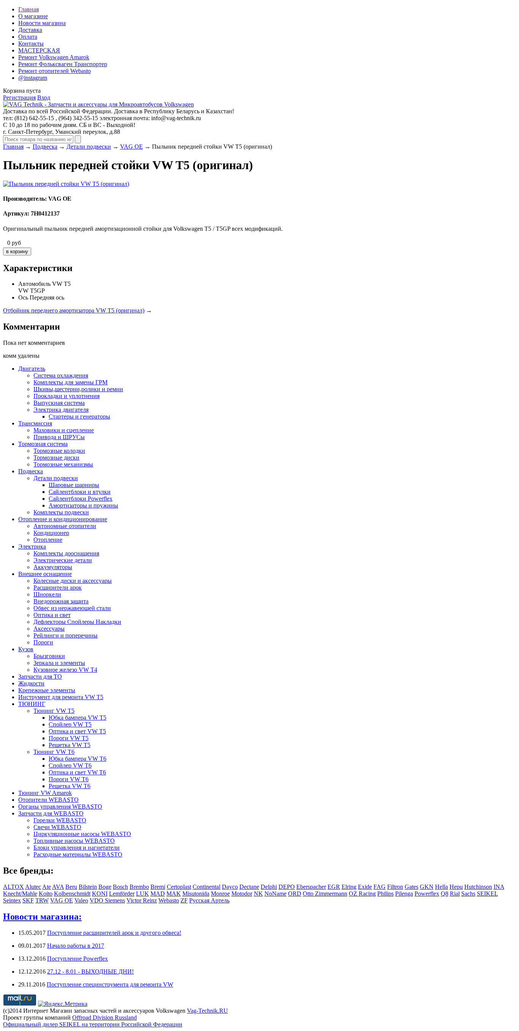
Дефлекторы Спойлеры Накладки (77, 622)
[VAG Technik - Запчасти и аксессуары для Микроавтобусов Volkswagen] (98, 104)
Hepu (456, 886)
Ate (46, 886)
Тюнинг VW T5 (53, 710)
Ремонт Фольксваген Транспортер (62, 64)
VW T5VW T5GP (44, 287)
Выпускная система (59, 403)
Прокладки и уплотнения (66, 396)
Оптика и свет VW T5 (77, 731)
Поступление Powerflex (77, 958)
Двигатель (31, 368)
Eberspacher (311, 886)
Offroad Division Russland (104, 1017)
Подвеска (45, 146)
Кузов (25, 649)
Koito (45, 893)
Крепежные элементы (46, 690)
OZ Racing (362, 893)
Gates (411, 886)
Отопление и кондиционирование (62, 519)
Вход (43, 97)
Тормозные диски (56, 457)
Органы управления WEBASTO (60, 806)
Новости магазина (42, 23)
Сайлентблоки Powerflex (80, 498)
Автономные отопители (64, 526)
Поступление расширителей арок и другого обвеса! (114, 932)
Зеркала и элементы (59, 663)
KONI (100, 893)
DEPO (286, 886)
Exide (365, 886)
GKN (427, 886)
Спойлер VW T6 (70, 765)
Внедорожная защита (61, 601)
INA (499, 886)
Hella (441, 886)
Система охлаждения (60, 375)
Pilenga (404, 893)
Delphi (269, 886)
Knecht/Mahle (20, 893)
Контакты (31, 43)
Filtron (395, 886)
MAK (173, 893)
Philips (385, 893)
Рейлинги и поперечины (65, 635)
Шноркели (47, 594)
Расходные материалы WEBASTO (77, 854)
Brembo (139, 886)
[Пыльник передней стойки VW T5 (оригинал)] (66, 184)
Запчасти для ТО (40, 676)
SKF (28, 900)
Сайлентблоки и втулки (80, 492)
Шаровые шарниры (74, 485)
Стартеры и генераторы (79, 416)
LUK (142, 893)
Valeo (81, 900)
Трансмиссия (35, 423)
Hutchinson (478, 886)
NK (258, 893)
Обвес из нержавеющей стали (72, 608)
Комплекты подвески (61, 512)
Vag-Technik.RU (207, 1010)
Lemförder (121, 893)
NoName (275, 893)
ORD (294, 893)
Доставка (30, 30)
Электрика (32, 546)
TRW (42, 900)
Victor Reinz (142, 900)
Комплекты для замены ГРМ (70, 382)
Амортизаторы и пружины (83, 505)
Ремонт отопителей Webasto (54, 71)
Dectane (249, 886)
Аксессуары (49, 628)
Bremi (157, 886)
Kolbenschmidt (72, 893)
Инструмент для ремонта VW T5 (60, 697)
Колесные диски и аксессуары (72, 580)
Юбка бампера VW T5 (77, 717)
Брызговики (49, 656)
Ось (23, 297)
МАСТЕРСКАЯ (39, 50)
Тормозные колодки (59, 450)
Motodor (241, 893)
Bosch (120, 886)
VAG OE (131, 146)
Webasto (168, 900)
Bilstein (88, 886)
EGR (334, 886)
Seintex (12, 900)
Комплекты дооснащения (66, 553)
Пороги (43, 642)
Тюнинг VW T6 (53, 752)
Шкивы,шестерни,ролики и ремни (78, 389)
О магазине (33, 16)
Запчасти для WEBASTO (51, 813)
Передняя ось (47, 297)
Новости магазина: (42, 917)
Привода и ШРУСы (59, 437)
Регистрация (19, 97)
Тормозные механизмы (63, 464)
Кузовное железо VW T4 (65, 669)
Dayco (230, 886)
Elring (349, 886)
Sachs (468, 893)
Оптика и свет (52, 615)
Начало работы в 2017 (75, 945)
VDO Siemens (107, 900)
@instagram (32, 78)
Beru (71, 886)
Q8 (444, 893)
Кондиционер (51, 533)
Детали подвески (88, 146)
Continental (206, 886)
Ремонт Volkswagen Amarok (53, 57)
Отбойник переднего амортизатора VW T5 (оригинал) (73, 310)
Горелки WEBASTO (59, 820)
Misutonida (195, 893)
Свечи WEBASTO (57, 827)
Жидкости (31, 683)
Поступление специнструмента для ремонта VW (110, 984)
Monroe (220, 893)
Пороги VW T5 (69, 738)
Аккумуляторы (52, 567)
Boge (104, 886)
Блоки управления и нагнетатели (76, 847)
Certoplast (179, 886)
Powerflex (427, 893)
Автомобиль (34, 284)
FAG (379, 886)
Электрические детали (62, 560)
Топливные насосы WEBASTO (74, 840)
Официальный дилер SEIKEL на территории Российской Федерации (92, 1024)
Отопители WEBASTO (48, 799)
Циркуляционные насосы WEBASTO (82, 834)
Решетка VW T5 (69, 745)
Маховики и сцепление (63, 430)
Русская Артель (209, 900)
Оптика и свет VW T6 (77, 772)
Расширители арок (57, 587)
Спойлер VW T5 (70, 724)
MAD (157, 893)
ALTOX (13, 886)
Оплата (27, 36)
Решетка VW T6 (69, 786)
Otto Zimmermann (325, 893)
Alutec (33, 886)
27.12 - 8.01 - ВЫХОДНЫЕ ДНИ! (90, 971)
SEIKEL (487, 893)
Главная (28, 9)
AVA (58, 886)
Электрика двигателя (61, 409)
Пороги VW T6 (69, 779)
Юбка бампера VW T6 (77, 758)
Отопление (47, 539)
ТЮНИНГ (31, 704)
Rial (455, 893)
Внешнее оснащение (45, 574)
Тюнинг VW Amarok (45, 793)
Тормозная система (43, 444)
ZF (184, 900)
